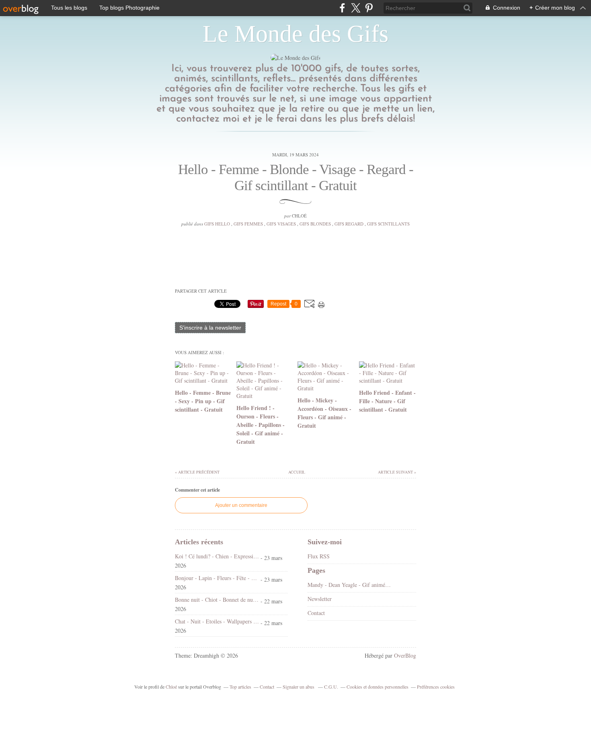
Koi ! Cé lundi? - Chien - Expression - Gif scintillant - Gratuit (217, 556)
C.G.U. (331, 686)
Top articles (240, 686)
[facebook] (342, 7)
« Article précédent (197, 472)
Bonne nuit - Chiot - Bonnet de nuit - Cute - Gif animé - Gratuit (217, 599)
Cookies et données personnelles (377, 686)
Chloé (171, 686)
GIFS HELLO (217, 224)
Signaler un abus (299, 686)
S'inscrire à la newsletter (210, 327)
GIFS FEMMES (248, 224)
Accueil (296, 472)
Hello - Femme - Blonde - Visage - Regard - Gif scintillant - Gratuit (295, 177)
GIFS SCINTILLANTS (388, 224)
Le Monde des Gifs (295, 34)
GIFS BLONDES (315, 224)
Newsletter (320, 599)
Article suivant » (397, 472)
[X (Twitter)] (356, 7)
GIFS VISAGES (281, 224)
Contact (316, 613)
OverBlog (405, 655)
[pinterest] (369, 7)
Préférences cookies (436, 686)
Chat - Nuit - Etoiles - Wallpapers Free (217, 621)
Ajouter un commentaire (241, 505)
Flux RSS (319, 556)
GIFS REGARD (348, 224)
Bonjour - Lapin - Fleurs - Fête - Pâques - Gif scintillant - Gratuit (217, 578)
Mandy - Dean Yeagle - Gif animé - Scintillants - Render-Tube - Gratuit (350, 585)
